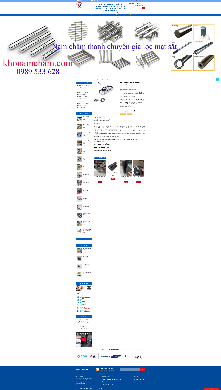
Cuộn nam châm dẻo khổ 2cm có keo (126, 177)
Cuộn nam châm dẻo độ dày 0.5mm (113, 177)
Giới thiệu (85, 14)
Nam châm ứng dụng (81, 105)
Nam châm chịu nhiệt (81, 94)
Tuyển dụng (117, 14)
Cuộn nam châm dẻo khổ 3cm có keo (97, 79)
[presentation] (1, 47)
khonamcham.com (122, 133)
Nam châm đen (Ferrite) (82, 87)
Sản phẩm (93, 14)
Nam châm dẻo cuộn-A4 (85, 79)
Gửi (142, 369)
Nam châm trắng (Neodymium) (83, 85)
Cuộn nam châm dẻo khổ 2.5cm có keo (139, 177)
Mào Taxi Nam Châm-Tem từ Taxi (84, 107)
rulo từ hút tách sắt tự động (84, 90)
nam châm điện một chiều (82, 98)
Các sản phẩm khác (81, 109)
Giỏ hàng (123, 113)
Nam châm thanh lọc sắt (82, 92)
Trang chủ (78, 79)
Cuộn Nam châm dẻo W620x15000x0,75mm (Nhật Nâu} (100, 174)
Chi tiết (100, 178)
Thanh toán (101, 14)
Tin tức (109, 14)
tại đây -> (118, 136)
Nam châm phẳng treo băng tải (84, 103)
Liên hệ (124, 14)
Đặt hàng (129, 113)
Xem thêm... (89, 280)
